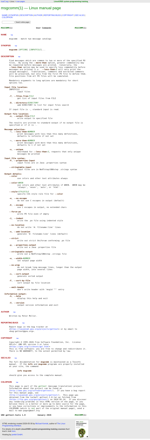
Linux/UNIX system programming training (71, 1)
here (13, 431)
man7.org (4, 1)
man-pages (20, 1)
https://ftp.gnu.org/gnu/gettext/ (29, 399)
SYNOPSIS (14, 15)
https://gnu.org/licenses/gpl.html (29, 346)
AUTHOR (38, 15)
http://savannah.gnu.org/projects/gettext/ (34, 395)
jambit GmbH (17, 435)
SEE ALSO (79, 15)
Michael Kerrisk (41, 424)
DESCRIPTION (26, 15)
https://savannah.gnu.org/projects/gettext (34, 329)
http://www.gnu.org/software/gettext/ (31, 390)
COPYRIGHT (67, 15)
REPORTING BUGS (52, 15)
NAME (4, 15)
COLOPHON (7, 17)
